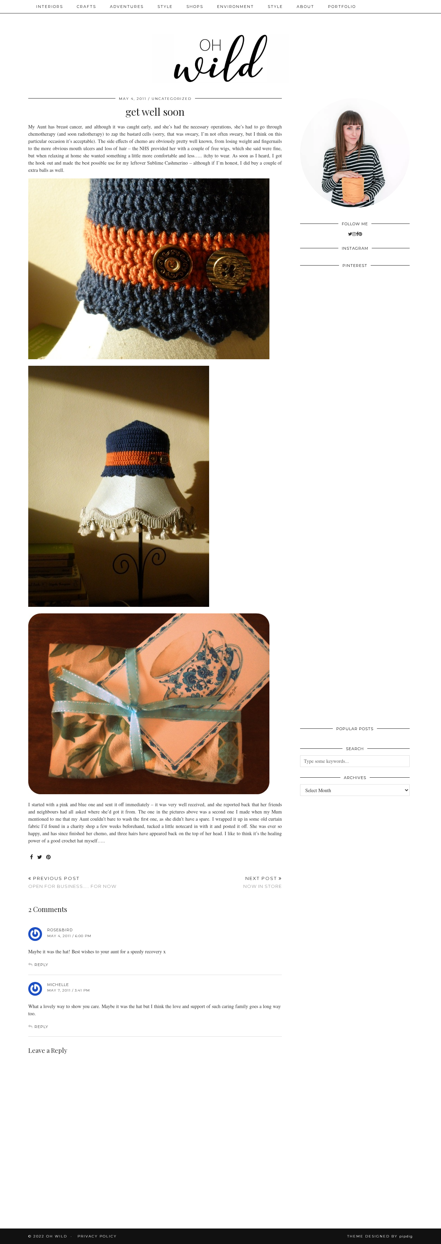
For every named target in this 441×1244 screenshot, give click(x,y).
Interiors (49, 6)
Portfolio (342, 6)
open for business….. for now (72, 882)
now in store (262, 882)
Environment (235, 6)
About (305, 6)
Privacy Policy (97, 1236)
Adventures (127, 6)
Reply (41, 964)
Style (165, 6)
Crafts (86, 6)
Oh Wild (56, 1236)
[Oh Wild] (220, 44)
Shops (194, 6)
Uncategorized (172, 98)
